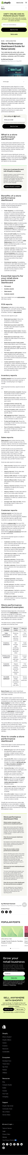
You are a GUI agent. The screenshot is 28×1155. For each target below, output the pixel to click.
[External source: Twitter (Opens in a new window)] (6, 912)
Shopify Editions (6, 1040)
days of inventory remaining (14, 764)
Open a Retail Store (6, 938)
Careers (4, 1043)
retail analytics (21, 297)
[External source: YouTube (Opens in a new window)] (11, 1144)
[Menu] (26, 2)
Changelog (5, 1096)
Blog (3, 1082)
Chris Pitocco (10, 61)
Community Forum (7, 1109)
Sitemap (4, 1137)
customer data (12, 523)
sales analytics (18, 312)
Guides (4, 1088)
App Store (5, 1067)
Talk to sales (19, 1009)
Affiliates (4, 1072)
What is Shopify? (7, 1037)
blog (2, 41)
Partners (4, 1070)
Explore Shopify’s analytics (12, 186)
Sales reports (8, 291)
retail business (14, 612)
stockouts (7, 754)
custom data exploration (11, 782)
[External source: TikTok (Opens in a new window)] (18, 1144)
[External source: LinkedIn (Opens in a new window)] (10, 912)
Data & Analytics (11, 41)
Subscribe (14, 978)
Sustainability (5, 1051)
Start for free (19, 2)
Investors (4, 1046)
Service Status (6, 1114)
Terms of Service (7, 1128)
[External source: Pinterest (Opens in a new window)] (3, 1148)
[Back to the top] (4, 1027)
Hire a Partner (6, 1112)
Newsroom (5, 1048)
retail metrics (10, 711)
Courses (4, 1091)
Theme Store (5, 1064)
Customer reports (9, 294)
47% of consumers (9, 253)
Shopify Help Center (7, 1106)
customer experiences (15, 531)
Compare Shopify (7, 1085)
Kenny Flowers (5, 691)
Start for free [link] (14, 29)
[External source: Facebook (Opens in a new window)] (2, 912)
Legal (3, 1131)
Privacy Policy (13, 985)
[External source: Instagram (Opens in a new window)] (14, 1144)
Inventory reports (9, 289)
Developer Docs (6, 1061)
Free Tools (5, 1093)
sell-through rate (21, 762)
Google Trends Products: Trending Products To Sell (12, 942)
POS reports (7, 286)
